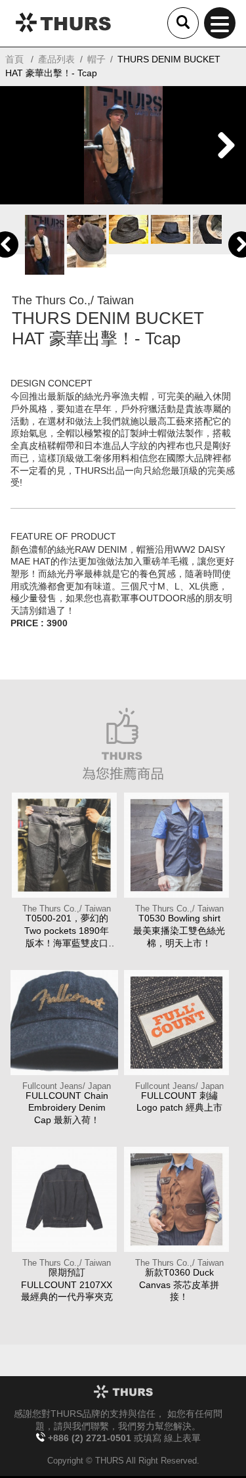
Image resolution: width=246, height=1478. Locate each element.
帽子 (96, 59)
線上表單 (182, 1438)
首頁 (14, 59)
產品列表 (56, 59)
